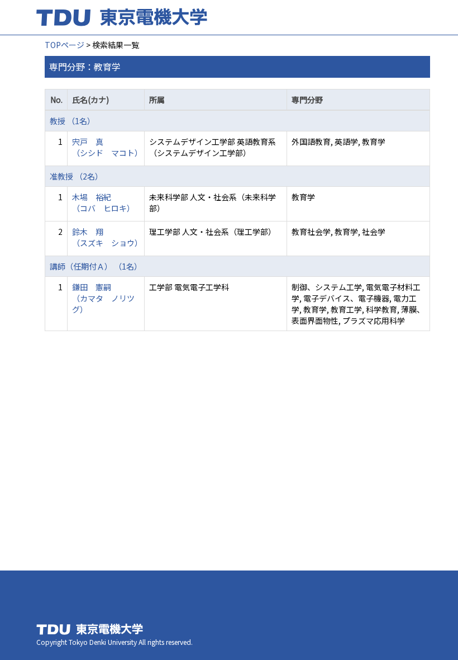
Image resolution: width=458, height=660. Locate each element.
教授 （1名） (72, 120)
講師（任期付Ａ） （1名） (96, 266)
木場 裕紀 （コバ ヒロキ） (103, 202)
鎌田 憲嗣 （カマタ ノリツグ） (103, 298)
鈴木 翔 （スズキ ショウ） (107, 237)
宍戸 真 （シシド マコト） (107, 147)
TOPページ (64, 44)
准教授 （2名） (76, 176)
